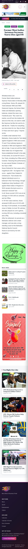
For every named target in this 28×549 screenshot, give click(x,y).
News (3, 501)
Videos (4, 510)
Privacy (22, 545)
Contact (4, 526)
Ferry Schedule (6, 523)
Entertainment (5, 507)
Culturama (4, 517)
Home (3, 22)
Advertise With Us (19, 546)
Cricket (8, 22)
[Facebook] (20, 1)
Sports (3, 504)
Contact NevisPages (9, 538)
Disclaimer (17, 545)
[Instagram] (23, 1)
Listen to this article (9, 84)
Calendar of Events (7, 520)
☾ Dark (17, 2)
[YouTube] (25, 1)
